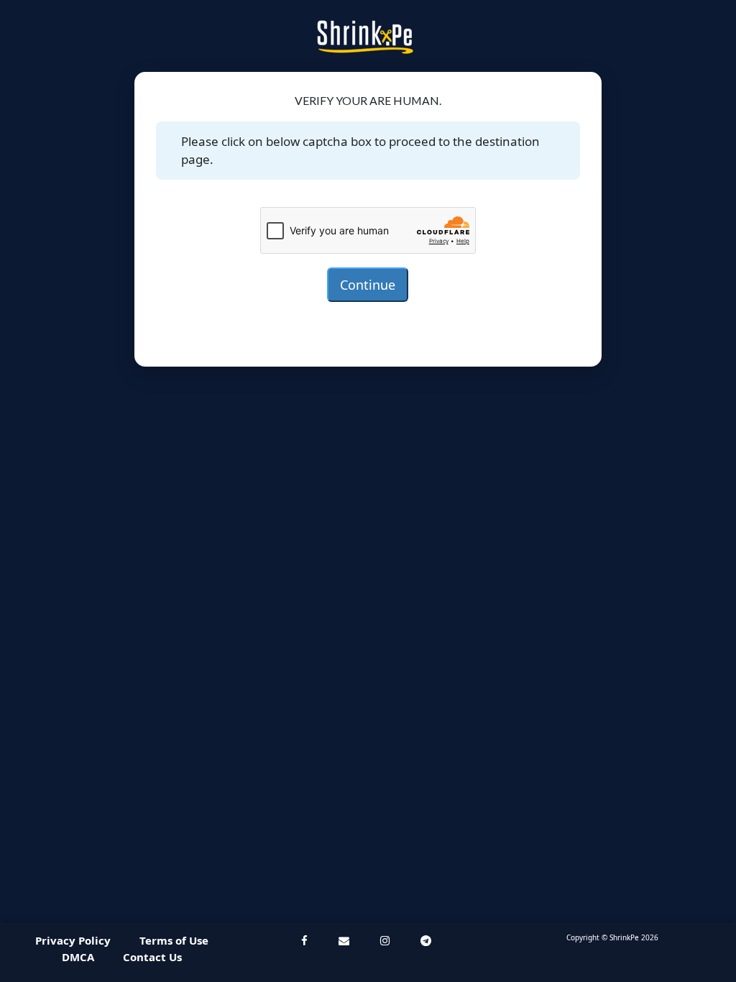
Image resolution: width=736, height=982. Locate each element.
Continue (367, 284)
